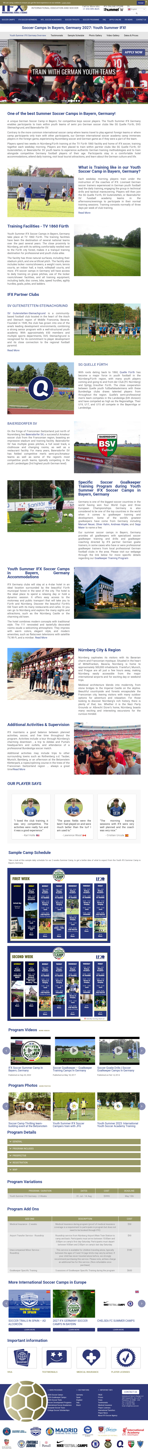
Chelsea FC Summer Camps (116, 1320)
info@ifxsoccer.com (132, 1406)
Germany (79, 1395)
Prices (100, 1397)
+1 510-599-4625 (91, 9)
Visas (100, 1400)
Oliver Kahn (102, 524)
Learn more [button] (66, 3)
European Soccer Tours (56, 1408)
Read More (84, 212)
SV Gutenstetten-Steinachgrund (26, 313)
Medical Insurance (105, 1405)
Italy (78, 1403)
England (79, 1400)
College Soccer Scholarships (58, 1410)
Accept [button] (140, 3)
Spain (78, 1397)
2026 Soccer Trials (55, 1400)
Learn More (29, 1330)
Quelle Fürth (127, 372)
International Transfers (106, 1410)
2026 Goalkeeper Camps (57, 1397)
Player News (103, 1413)
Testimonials (103, 1403)
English (134, 9)
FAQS (100, 1395)
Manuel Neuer (86, 524)
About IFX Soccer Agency (107, 1415)
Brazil (78, 1405)
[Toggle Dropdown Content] (136, 13)
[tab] (74, 1141)
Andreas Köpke (119, 524)
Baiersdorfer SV (34, 434)
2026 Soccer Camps (55, 1395)
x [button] (146, 2)
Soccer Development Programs (59, 1403)
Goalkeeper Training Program (111, 558)
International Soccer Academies (60, 1405)
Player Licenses (104, 1408)
